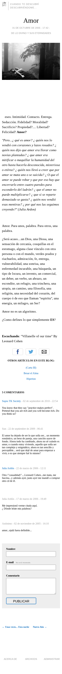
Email (44, 351)
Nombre (10, 549)
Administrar (52, 659)
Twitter (31, 351)
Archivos (31, 659)
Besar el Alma (31, 373)
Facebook (17, 351)
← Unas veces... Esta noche (15, 627)
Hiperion (31, 378)
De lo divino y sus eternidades (31, 33)
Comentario (13, 575)
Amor (31, 20)
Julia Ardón (8, 468)
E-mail (18, 562)
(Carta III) (31, 367)
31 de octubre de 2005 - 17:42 (30, 28)
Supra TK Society (11, 401)
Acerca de (10, 659)
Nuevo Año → (40, 627)
